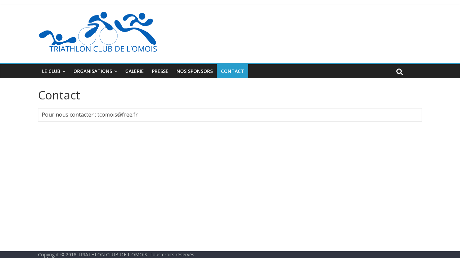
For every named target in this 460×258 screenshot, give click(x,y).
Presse (160, 71)
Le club (51, 71)
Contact (232, 71)
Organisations (92, 71)
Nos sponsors (194, 71)
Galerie (134, 71)
